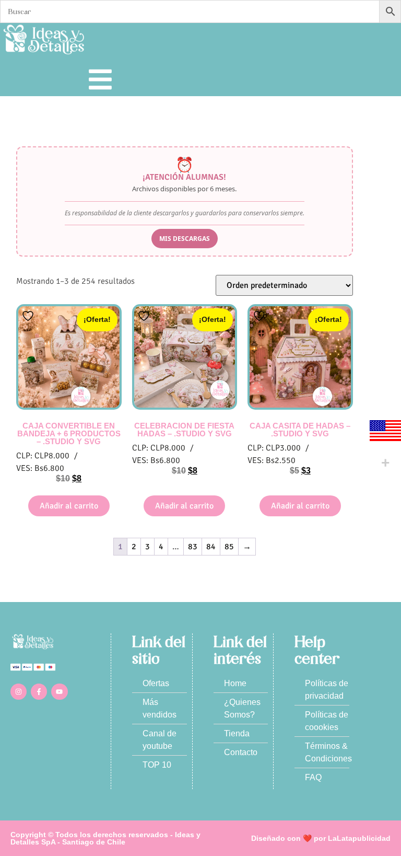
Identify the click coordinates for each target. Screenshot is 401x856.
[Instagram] (18, 692)
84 (211, 546)
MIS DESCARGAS (184, 238)
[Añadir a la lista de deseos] (29, 315)
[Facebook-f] (39, 692)
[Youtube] (59, 692)
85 (229, 546)
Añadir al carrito (69, 506)
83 (192, 546)
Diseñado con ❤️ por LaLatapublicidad (321, 838)
